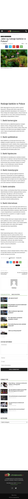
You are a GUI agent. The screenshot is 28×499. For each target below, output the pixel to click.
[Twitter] (15, 488)
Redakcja (5, 43)
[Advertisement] (14, 15)
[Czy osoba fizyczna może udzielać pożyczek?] (4, 325)
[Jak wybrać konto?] (4, 299)
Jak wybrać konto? (13, 298)
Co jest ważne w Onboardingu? (4, 273)
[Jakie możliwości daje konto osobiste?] (4, 312)
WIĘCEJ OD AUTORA (16, 294)
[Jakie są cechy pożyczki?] (4, 332)
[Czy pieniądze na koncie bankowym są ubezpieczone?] (4, 306)
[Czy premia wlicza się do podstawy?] (4, 410)
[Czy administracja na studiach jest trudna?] (4, 404)
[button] (26, 31)
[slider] (5, 258)
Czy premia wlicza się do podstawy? (17, 409)
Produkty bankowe (8, 36)
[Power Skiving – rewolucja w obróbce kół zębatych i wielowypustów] (4, 384)
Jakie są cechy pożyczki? (14, 330)
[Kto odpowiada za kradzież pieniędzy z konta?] (4, 319)
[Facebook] (12, 488)
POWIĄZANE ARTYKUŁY (5, 294)
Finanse (2, 36)
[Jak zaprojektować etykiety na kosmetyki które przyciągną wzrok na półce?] (4, 391)
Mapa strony (14, 495)
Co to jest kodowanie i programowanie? (17, 396)
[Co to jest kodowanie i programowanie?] (4, 397)
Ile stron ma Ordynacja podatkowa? (22, 273)
